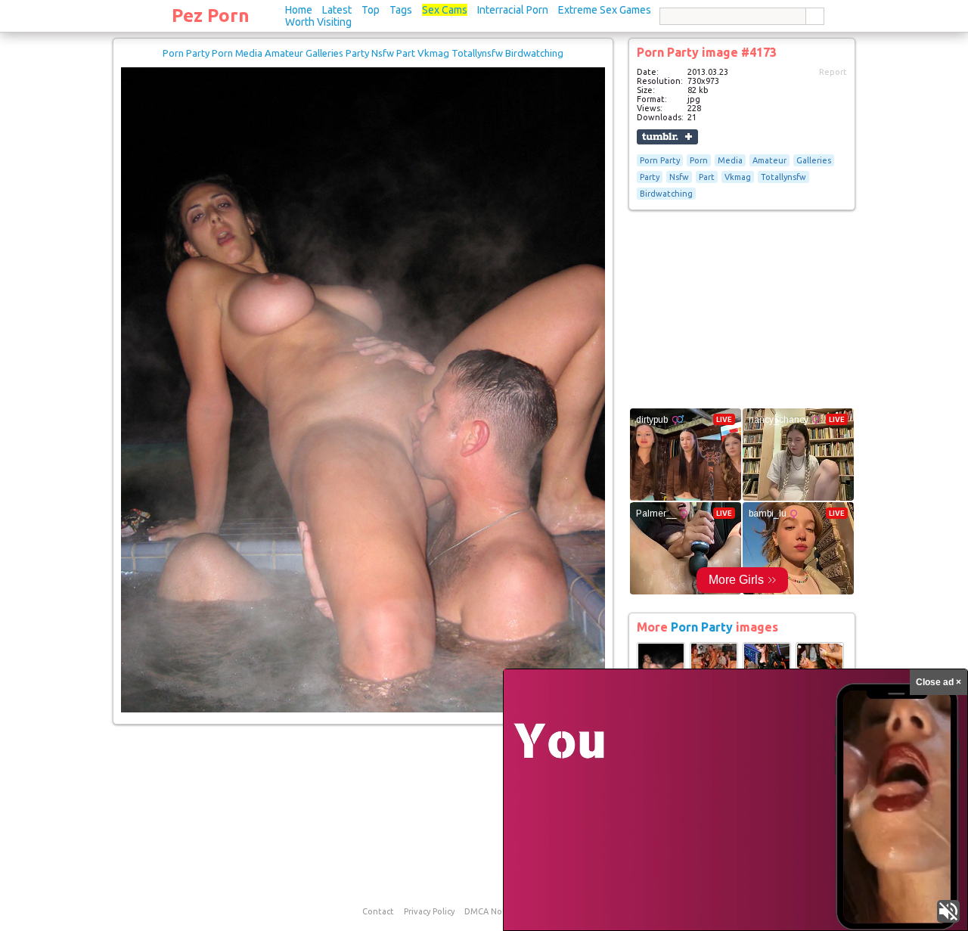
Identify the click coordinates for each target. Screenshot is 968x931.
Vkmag (737, 177)
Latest (337, 10)
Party (649, 177)
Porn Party (660, 160)
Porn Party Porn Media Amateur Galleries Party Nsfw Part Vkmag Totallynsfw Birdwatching (363, 53)
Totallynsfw (783, 177)
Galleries (813, 160)
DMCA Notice (490, 911)
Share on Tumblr (667, 136)
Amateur (769, 160)
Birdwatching (666, 193)
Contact (378, 911)
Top (370, 10)
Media (730, 160)
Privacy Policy (429, 911)
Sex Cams (444, 10)
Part (707, 177)
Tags (400, 10)
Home (298, 10)
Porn (699, 160)
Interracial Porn (512, 10)
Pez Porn (211, 15)
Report (833, 71)
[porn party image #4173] (363, 709)
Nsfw (679, 177)
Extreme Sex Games (604, 10)
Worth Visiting (318, 22)
